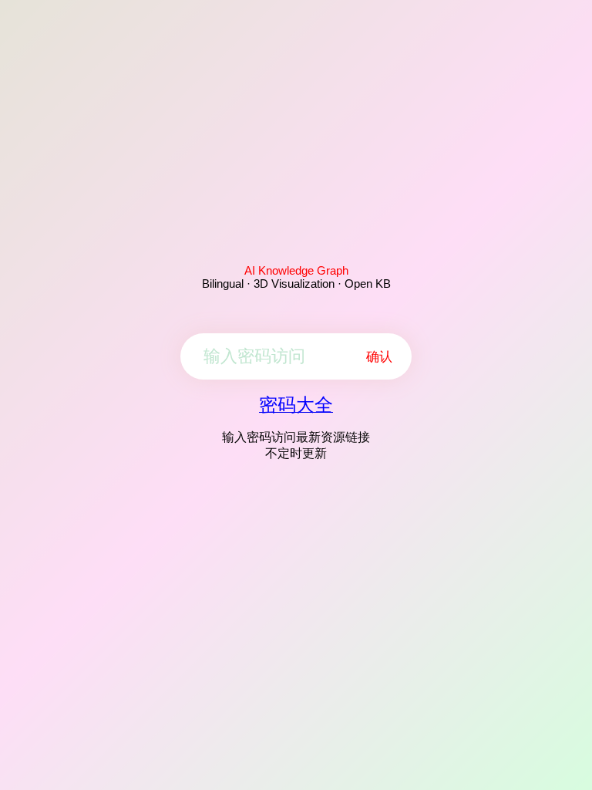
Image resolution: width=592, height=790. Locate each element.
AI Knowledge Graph (296, 270)
